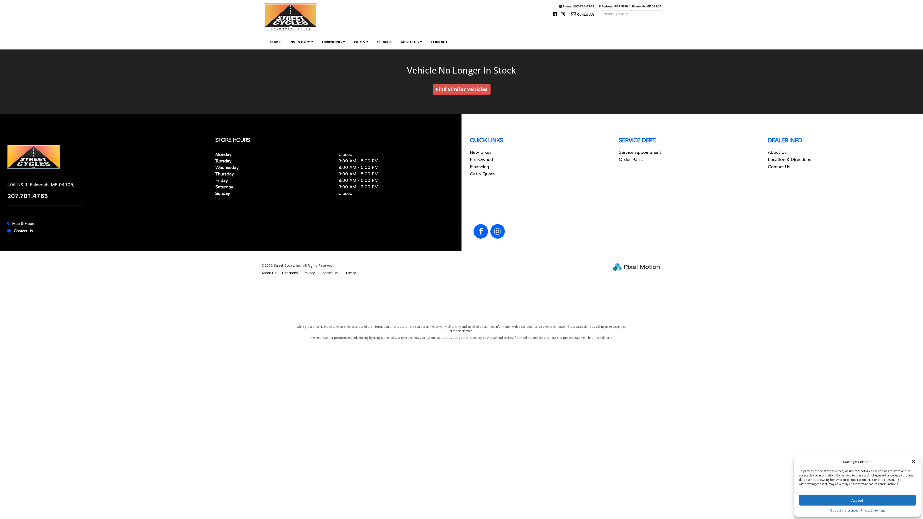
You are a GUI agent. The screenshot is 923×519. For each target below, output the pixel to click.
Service (384, 41)
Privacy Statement (873, 510)
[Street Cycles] (109, 157)
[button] (913, 461)
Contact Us (23, 230)
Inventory (299, 41)
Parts (359, 41)
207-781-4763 (583, 6)
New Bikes (481, 152)
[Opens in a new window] (555, 14)
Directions (290, 273)
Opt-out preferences (844, 510)
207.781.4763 (27, 196)
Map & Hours (23, 223)
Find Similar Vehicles (461, 89)
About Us (409, 41)
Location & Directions (789, 159)
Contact (439, 41)
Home (275, 41)
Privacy (309, 273)
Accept (857, 500)
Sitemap (349, 273)
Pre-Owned (481, 159)
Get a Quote (482, 174)
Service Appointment (640, 152)
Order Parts (631, 159)
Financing (332, 41)
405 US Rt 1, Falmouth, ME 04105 (637, 6)
